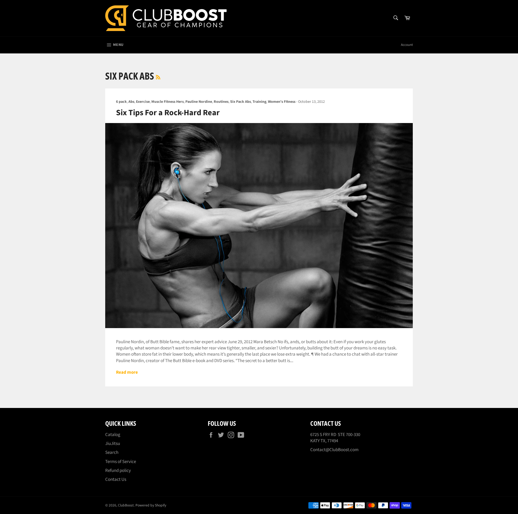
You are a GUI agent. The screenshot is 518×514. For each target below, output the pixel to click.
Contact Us (115, 479)
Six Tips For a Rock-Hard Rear (168, 112)
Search (111, 452)
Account (407, 44)
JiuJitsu (112, 443)
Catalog (112, 434)
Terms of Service (120, 461)
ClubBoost (126, 505)
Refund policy (118, 470)
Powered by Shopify (150, 505)
